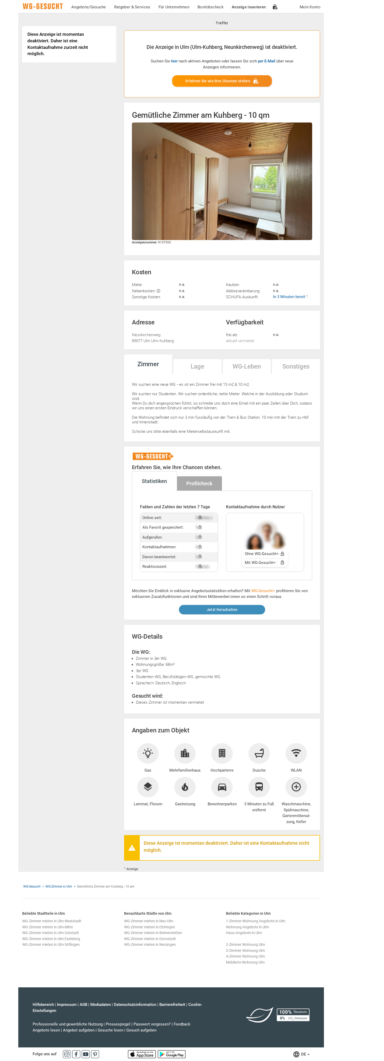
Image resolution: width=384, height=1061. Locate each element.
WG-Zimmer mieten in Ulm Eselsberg (51, 939)
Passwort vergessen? (152, 1024)
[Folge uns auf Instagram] (67, 1054)
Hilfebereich (43, 1004)
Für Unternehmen (174, 7)
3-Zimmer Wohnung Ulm (245, 950)
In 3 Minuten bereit (289, 296)
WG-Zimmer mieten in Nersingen (150, 944)
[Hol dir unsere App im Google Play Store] (171, 1054)
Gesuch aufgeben (141, 1030)
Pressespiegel (118, 1024)
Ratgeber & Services (132, 7)
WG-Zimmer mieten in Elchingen (149, 927)
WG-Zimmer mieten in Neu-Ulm (148, 921)
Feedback (182, 1024)
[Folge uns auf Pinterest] (95, 1054)
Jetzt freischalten (222, 610)
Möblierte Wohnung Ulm (245, 962)
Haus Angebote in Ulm (244, 933)
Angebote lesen (46, 1030)
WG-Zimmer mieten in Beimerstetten (153, 933)
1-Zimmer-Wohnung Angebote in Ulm (255, 921)
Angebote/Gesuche (88, 7)
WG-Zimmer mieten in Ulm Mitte (47, 927)
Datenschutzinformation (135, 1004)
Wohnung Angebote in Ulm (247, 927)
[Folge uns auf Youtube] (86, 1054)
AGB (83, 1004)
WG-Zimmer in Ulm (58, 886)
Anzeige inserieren (249, 7)
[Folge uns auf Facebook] (77, 1054)
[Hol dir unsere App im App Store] (142, 1054)
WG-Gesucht (31, 886)
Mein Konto (310, 7)
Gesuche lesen (110, 1030)
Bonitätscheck (210, 7)
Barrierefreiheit (172, 1004)
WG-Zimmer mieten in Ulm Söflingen (51, 944)
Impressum (67, 1004)
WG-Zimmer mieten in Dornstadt (150, 939)
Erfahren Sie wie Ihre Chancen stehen (217, 81)
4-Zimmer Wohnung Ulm (245, 956)
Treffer (222, 23)
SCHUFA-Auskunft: (242, 296)
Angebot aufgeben (79, 1030)
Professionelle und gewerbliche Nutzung (68, 1024)
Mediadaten (100, 1004)
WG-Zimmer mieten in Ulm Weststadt (51, 921)
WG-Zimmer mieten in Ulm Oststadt (50, 933)
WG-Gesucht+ (263, 590)
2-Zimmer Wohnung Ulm (245, 944)
